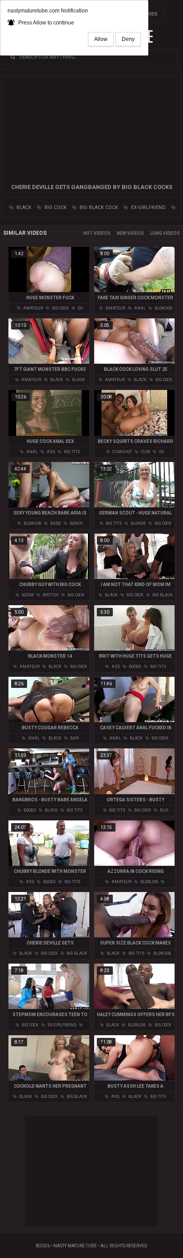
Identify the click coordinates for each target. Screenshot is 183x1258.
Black (23, 207)
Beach (76, 523)
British (50, 595)
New (121, 233)
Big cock (55, 207)
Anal (139, 308)
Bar (74, 738)
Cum (145, 452)
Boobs (134, 666)
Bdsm (27, 595)
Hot (88, 233)
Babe (55, 523)
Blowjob (163, 308)
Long (156, 233)
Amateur (32, 308)
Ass (50, 452)
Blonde (138, 523)
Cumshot (121, 452)
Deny (128, 39)
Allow (100, 39)
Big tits (71, 452)
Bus (163, 810)
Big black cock (98, 207)
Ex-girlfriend (148, 207)
